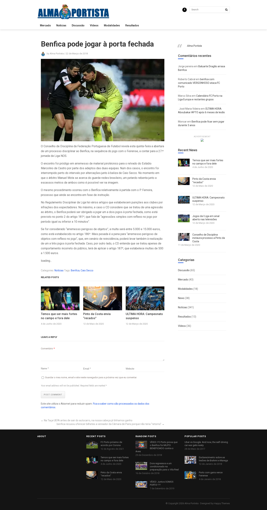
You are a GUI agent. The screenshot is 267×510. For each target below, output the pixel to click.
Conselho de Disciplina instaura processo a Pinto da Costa (208, 238)
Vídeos (94, 25)
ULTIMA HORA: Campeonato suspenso (144, 316)
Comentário (48, 348)
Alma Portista (194, 45)
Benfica (75, 270)
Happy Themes (222, 503)
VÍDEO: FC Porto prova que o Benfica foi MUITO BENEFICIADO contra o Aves (156, 447)
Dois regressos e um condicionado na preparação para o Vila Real (164, 466)
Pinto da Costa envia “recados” (97, 316)
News (181, 298)
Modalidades (112, 25)
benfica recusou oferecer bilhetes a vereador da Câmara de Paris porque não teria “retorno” (109, 424)
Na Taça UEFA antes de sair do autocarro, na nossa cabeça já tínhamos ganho (88, 420)
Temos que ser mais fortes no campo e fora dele (59, 316)
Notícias (61, 25)
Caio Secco (87, 270)
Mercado (45, 25)
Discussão (78, 25)
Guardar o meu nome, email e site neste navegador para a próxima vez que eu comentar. (91, 377)
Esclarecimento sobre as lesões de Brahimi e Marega (213, 459)
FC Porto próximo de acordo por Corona (111, 444)
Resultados (132, 25)
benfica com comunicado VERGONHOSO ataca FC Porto (199, 83)
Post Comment (53, 394)
